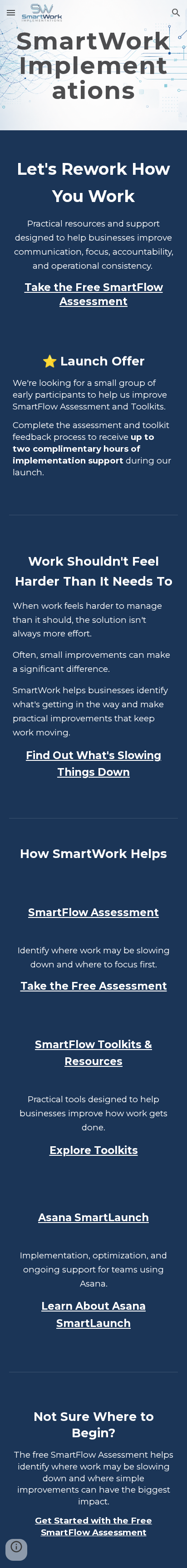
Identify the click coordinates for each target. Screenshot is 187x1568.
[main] (93, 65)
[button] (11, 12)
